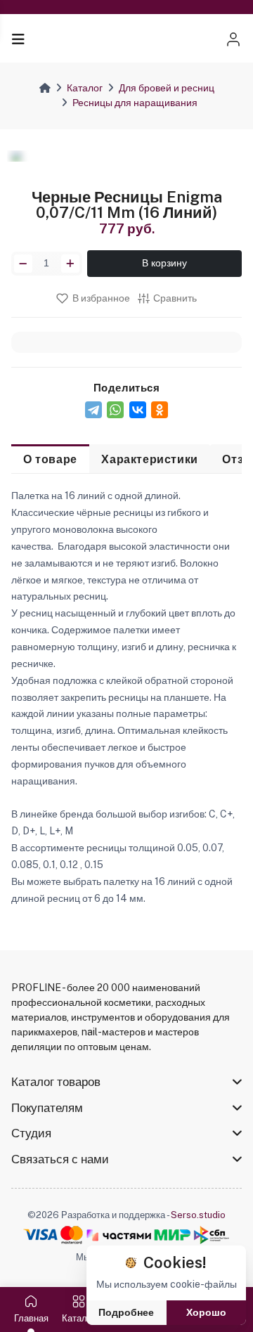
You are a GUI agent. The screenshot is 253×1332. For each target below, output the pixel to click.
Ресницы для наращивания (134, 102)
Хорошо (206, 1312)
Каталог (85, 87)
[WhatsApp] (115, 409)
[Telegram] (93, 409)
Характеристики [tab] (149, 459)
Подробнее (126, 1312)
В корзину (164, 263)
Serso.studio (198, 1215)
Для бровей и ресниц (166, 87)
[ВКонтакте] (137, 409)
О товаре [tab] (50, 459)
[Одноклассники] (159, 409)
